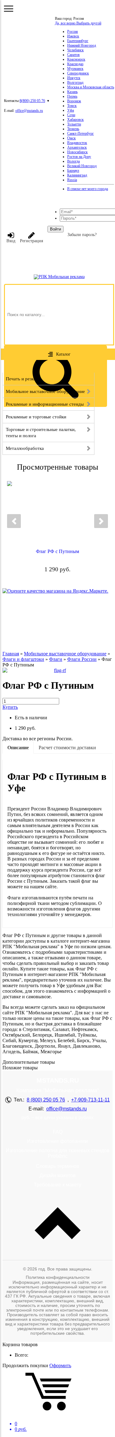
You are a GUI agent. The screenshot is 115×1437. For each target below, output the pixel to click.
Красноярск (76, 59)
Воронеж (74, 101)
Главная (10, 653)
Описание (18, 747)
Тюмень (73, 129)
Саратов (73, 55)
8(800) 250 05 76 (32, 101)
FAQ (58, 1132)
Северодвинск (78, 73)
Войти (55, 229)
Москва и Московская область (90, 87)
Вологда (73, 161)
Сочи (71, 115)
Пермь (72, 96)
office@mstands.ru (29, 110)
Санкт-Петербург (80, 133)
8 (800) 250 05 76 (46, 1099)
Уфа (70, 110)
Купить (10, 707)
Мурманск (75, 68)
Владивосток (77, 143)
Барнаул (73, 170)
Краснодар (75, 64)
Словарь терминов (57, 1166)
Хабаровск (75, 119)
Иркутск (73, 78)
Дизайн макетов (58, 1175)
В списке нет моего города (87, 189)
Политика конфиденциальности (58, 1277)
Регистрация (31, 241)
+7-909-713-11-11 (90, 1099)
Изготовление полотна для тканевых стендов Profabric (57, 1153)
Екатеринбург (77, 41)
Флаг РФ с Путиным (57, 551)
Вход (10, 241)
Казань (72, 92)
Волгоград (75, 82)
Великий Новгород (82, 166)
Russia (72, 180)
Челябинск (75, 50)
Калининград (77, 175)
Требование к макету (57, 1184)
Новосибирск (77, 152)
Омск (71, 138)
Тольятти (74, 124)
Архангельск (77, 147)
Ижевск (73, 36)
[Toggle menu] (8, 9)
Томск (72, 106)
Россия (72, 31)
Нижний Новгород (81, 45)
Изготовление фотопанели (57, 1141)
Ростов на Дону (79, 156)
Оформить (60, 1365)
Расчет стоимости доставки (67, 747)
